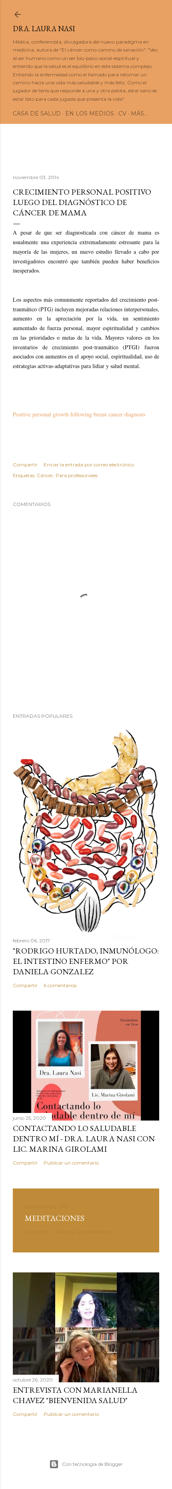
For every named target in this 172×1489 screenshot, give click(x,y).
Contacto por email (86, 174)
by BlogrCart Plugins (139, 193)
